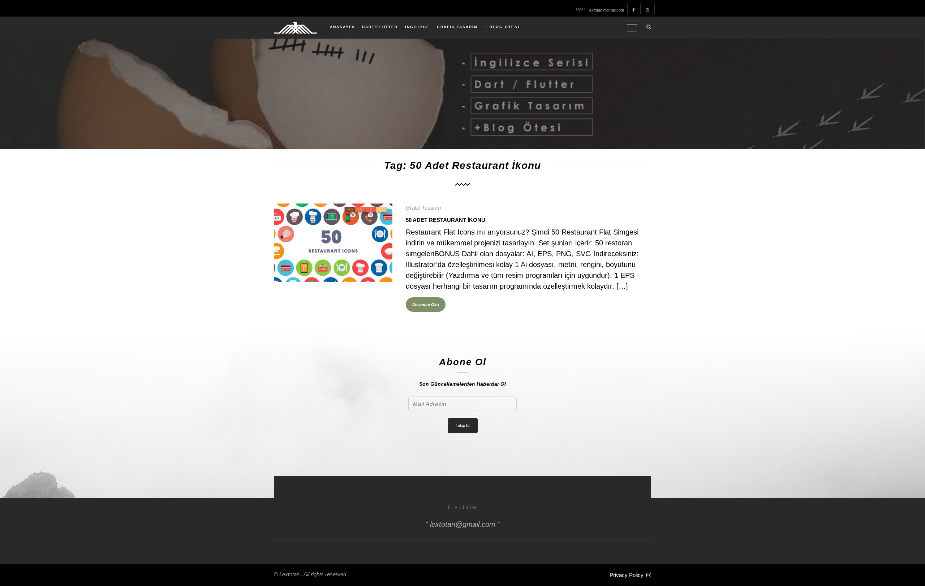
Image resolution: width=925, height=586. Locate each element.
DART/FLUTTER (380, 27)
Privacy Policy (627, 575)
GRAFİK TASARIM (457, 27)
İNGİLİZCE (417, 27)
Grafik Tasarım (423, 208)
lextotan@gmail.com (606, 10)
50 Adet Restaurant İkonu (445, 220)
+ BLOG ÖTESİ (502, 27)
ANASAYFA (342, 27)
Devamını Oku (425, 304)
